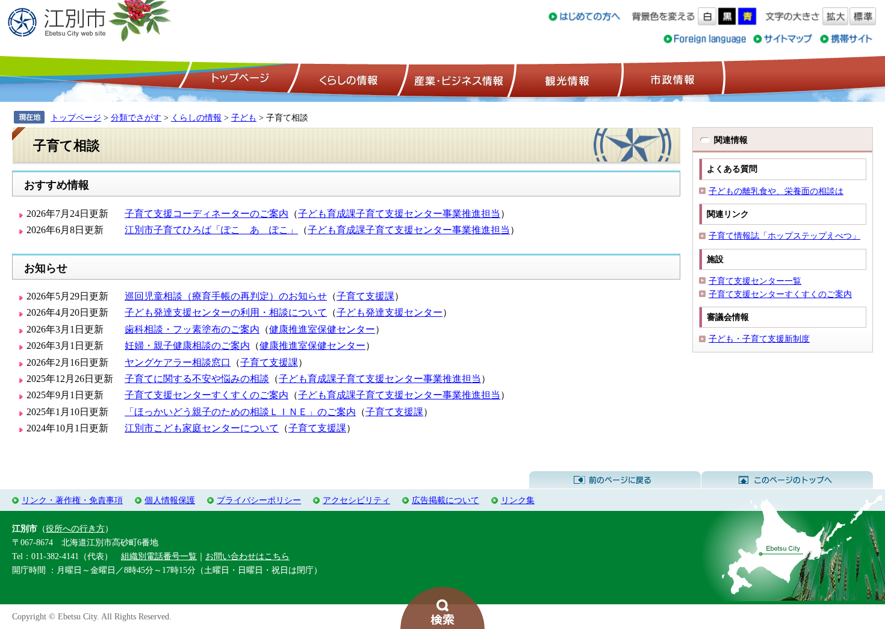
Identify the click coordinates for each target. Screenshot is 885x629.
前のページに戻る (615, 480)
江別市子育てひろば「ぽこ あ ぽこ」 (211, 230)
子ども (243, 117)
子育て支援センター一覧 (755, 281)
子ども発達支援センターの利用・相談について (226, 312)
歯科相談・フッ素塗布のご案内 (192, 329)
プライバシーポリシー (259, 500)
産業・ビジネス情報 (456, 79)
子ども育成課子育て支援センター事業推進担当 (399, 213)
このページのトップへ (787, 480)
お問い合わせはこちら (247, 556)
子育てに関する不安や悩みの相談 (197, 379)
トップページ (238, 79)
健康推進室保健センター (322, 329)
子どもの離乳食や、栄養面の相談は (776, 191)
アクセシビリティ (356, 500)
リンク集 (518, 500)
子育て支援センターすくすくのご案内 (206, 395)
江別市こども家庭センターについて (202, 428)
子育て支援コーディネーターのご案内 (206, 213)
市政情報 (671, 79)
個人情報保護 (169, 500)
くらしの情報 (347, 79)
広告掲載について (445, 500)
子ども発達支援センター (389, 312)
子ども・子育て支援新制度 (759, 338)
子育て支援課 (365, 296)
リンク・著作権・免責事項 (72, 500)
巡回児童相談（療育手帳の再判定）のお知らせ (226, 296)
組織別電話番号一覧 (159, 556)
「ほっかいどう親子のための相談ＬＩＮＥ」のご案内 (240, 412)
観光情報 (566, 79)
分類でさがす (136, 117)
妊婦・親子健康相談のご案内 (187, 345)
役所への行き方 (75, 528)
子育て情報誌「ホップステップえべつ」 (784, 235)
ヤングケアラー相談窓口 (178, 362)
